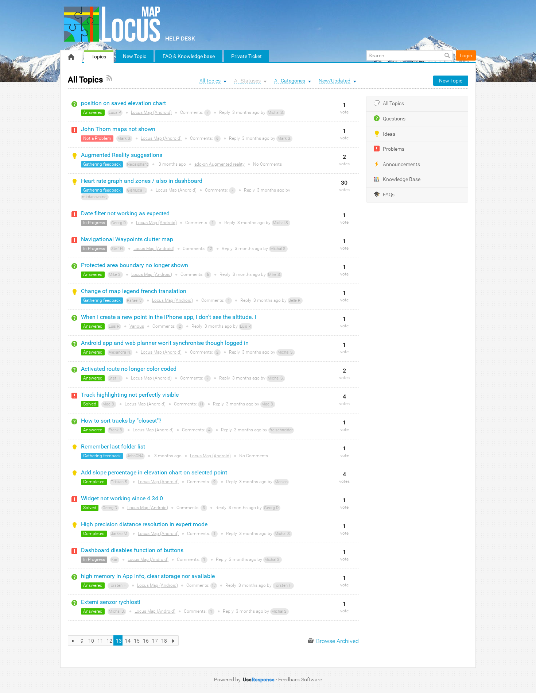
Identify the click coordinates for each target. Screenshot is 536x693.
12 (210, 248)
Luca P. (115, 112)
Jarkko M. (119, 533)
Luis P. (114, 326)
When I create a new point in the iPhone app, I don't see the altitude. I (168, 316)
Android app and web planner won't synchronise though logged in (165, 342)
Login (466, 55)
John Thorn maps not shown (118, 129)
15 (137, 641)
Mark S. (124, 138)
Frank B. (116, 430)
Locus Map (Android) (151, 112)
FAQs (389, 195)
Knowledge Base (401, 179)
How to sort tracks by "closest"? (121, 420)
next (173, 640)
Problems (393, 149)
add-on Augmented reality (219, 164)
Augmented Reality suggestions (121, 154)
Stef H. (117, 248)
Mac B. (108, 404)
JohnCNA (135, 456)
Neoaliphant (137, 164)
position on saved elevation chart (123, 103)
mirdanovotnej (95, 197)
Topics (99, 56)
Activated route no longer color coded (128, 368)
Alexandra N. (120, 352)
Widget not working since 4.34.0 (122, 498)
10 (91, 641)
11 (201, 404)
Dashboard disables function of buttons (132, 550)
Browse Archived (337, 641)
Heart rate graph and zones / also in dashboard (141, 180)
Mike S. (115, 274)
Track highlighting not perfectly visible (130, 394)
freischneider (281, 430)
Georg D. (119, 222)
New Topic (134, 56)
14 (128, 641)
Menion (281, 482)
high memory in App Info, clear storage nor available (148, 576)
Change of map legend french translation (133, 291)
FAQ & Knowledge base (189, 56)
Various (136, 326)
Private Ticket (246, 56)
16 (146, 641)
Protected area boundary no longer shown (134, 265)
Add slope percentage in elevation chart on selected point (154, 472)
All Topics (393, 103)
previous (73, 640)
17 (213, 585)
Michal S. (276, 112)
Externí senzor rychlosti (110, 601)
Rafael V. (135, 300)
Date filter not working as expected (125, 213)
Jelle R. (295, 300)
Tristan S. (119, 482)
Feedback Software (300, 679)
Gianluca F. (136, 190)
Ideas (389, 134)
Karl (114, 559)
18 (164, 641)
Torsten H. (118, 585)
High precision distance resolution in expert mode (144, 524)
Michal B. (117, 611)
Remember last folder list (113, 446)
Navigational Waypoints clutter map (127, 239)
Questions (394, 119)
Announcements (401, 164)
